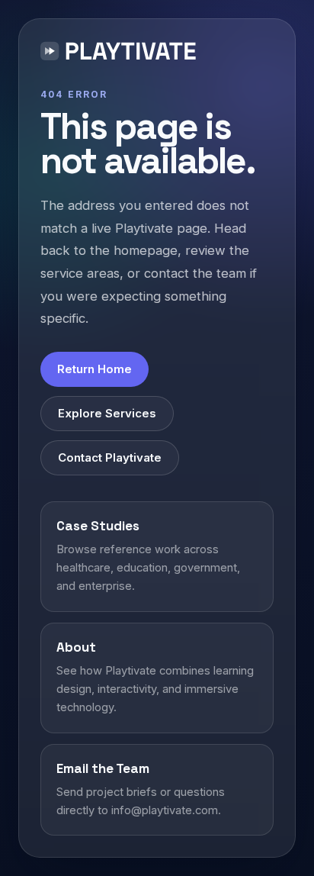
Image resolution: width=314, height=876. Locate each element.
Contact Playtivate (110, 457)
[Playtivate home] (121, 53)
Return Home (94, 369)
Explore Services (107, 413)
